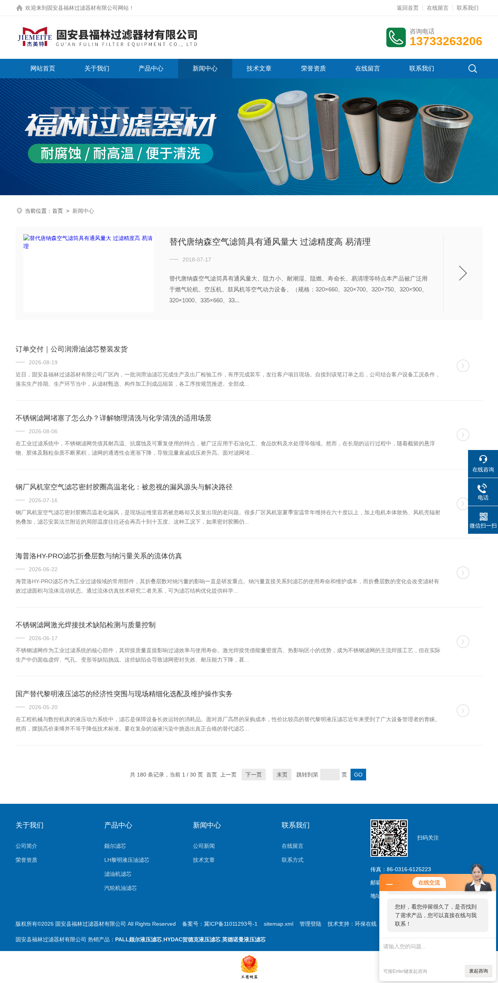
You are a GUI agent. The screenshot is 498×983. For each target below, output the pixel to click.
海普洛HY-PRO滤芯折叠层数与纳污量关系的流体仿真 (99, 556)
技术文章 (259, 68)
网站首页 (42, 68)
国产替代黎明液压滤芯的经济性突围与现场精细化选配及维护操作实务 (124, 694)
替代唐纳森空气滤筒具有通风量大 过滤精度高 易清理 (270, 242)
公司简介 (26, 846)
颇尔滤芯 (115, 846)
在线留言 (438, 8)
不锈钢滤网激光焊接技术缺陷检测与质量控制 (86, 625)
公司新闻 (204, 846)
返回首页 (408, 8)
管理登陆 (310, 924)
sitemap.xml (278, 924)
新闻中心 (205, 68)
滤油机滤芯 (118, 874)
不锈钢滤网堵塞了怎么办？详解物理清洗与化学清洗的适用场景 (114, 418)
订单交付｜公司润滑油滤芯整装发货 (72, 349)
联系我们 (468, 8)
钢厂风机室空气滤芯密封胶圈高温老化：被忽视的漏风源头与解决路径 (124, 487)
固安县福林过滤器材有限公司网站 (88, 8)
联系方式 (292, 860)
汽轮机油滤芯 (120, 888)
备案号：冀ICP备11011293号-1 (220, 924)
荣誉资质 (313, 68)
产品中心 (151, 68)
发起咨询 (478, 971)
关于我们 (96, 68)
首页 (57, 211)
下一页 (253, 774)
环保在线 (366, 924)
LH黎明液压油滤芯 (126, 860)
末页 (282, 774)
